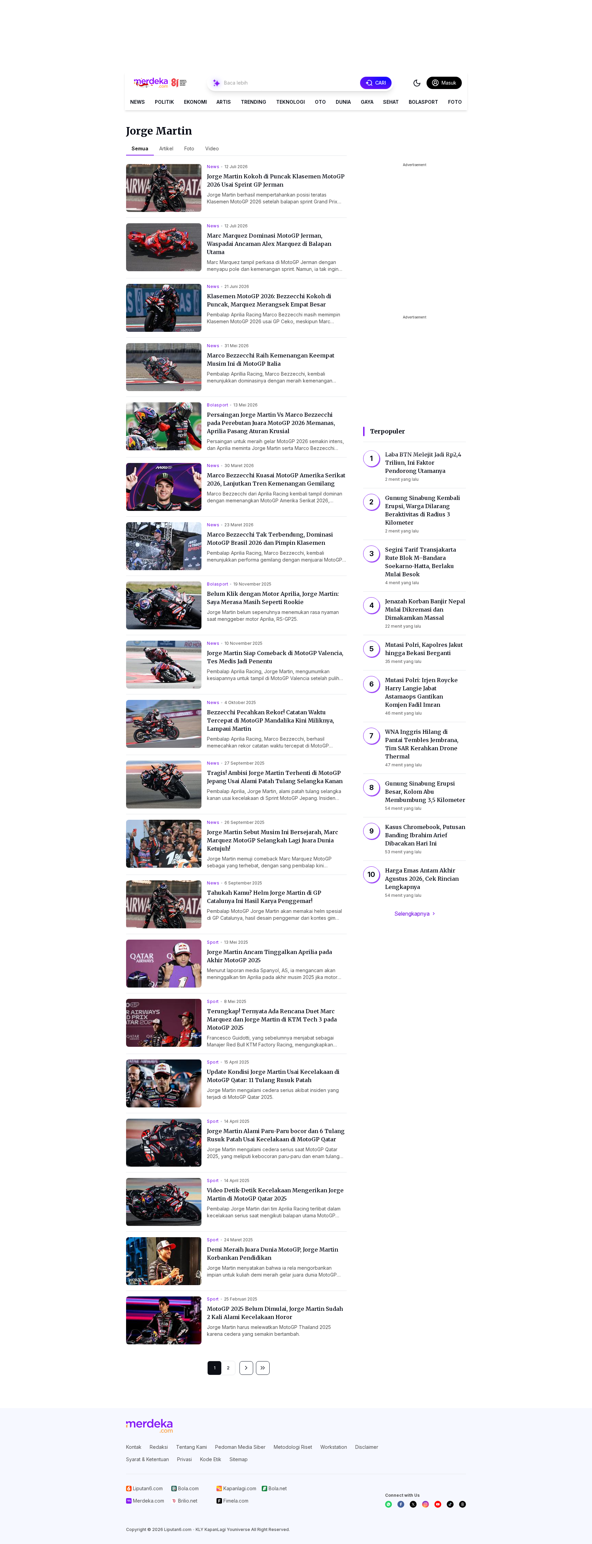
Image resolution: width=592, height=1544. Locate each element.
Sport (213, 942)
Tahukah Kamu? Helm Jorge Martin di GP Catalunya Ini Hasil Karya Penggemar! (264, 896)
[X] (413, 1504)
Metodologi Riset (293, 1447)
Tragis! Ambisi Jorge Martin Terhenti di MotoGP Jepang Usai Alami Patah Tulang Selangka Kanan (275, 776)
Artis (224, 102)
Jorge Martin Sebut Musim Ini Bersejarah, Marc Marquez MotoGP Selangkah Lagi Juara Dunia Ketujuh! (272, 840)
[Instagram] (425, 1504)
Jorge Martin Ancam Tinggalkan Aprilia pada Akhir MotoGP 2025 (269, 956)
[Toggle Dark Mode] (417, 83)
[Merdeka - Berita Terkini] (160, 83)
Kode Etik (210, 1459)
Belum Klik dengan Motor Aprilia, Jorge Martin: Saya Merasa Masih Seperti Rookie (273, 597)
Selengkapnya (412, 913)
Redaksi (159, 1447)
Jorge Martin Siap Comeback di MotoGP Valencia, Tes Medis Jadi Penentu (275, 657)
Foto (455, 102)
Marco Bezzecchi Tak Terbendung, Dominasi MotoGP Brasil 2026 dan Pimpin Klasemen (270, 538)
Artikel (166, 148)
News (137, 102)
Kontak (133, 1447)
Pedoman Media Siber (240, 1447)
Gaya (367, 102)
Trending (253, 102)
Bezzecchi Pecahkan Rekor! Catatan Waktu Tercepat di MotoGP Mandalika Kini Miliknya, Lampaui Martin (270, 720)
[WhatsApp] (388, 1504)
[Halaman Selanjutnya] (246, 1368)
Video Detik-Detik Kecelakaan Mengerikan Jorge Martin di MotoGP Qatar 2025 (275, 1194)
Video (212, 148)
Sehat (391, 102)
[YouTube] (437, 1504)
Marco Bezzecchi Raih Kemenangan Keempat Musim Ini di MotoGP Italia (270, 359)
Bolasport (423, 102)
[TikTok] (450, 1504)
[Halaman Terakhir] (263, 1368)
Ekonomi (195, 102)
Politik (164, 102)
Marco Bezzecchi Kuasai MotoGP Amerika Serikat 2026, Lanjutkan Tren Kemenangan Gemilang (276, 479)
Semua (140, 148)
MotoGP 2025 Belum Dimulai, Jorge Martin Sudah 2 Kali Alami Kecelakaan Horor (275, 1312)
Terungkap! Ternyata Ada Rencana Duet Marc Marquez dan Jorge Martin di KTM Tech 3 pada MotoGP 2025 (272, 1019)
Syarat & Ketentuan (147, 1459)
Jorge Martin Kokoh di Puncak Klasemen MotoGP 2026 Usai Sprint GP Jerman (276, 180)
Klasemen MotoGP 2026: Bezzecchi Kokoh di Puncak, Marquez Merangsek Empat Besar (269, 300)
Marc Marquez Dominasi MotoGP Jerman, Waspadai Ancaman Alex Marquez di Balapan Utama (269, 243)
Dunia (343, 102)
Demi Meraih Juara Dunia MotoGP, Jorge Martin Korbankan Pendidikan (272, 1253)
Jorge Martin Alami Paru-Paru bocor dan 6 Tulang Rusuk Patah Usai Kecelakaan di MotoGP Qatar (276, 1135)
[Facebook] (400, 1504)
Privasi (184, 1459)
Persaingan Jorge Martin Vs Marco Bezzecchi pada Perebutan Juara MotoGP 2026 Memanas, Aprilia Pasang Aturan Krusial (271, 423)
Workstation (333, 1447)
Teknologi (290, 102)
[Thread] (462, 1504)
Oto (320, 102)
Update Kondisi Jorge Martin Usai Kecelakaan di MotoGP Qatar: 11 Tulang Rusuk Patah (273, 1075)
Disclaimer (366, 1447)
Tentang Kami (191, 1447)
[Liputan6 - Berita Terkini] (149, 1426)
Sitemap (239, 1459)
